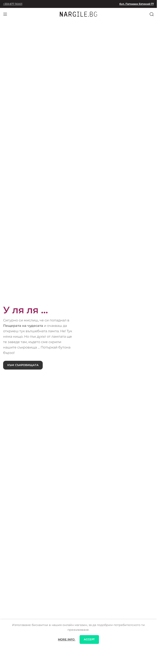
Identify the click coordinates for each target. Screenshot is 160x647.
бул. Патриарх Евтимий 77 (136, 3)
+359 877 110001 (12, 3)
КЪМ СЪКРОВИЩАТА (23, 365)
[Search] (152, 14)
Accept (89, 639)
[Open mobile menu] (5, 14)
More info (66, 639)
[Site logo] (78, 14)
